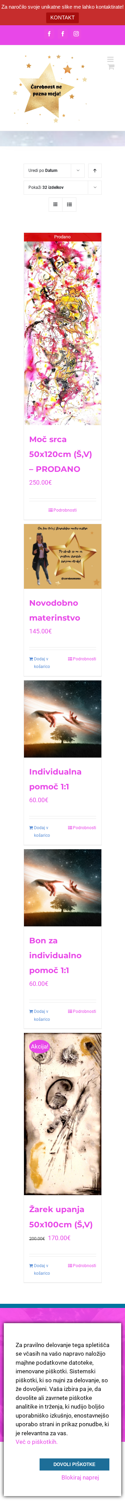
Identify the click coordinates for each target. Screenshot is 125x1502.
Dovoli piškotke (74, 1464)
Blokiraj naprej (80, 1477)
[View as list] (69, 204)
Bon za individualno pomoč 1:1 (55, 955)
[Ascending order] (95, 171)
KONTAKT (62, 17)
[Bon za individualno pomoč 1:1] (62, 887)
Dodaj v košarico (42, 663)
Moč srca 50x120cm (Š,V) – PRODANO (60, 454)
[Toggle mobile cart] (111, 66)
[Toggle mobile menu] (111, 59)
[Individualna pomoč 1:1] (62, 719)
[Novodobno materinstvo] (62, 556)
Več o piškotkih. (37, 1441)
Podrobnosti (65, 510)
